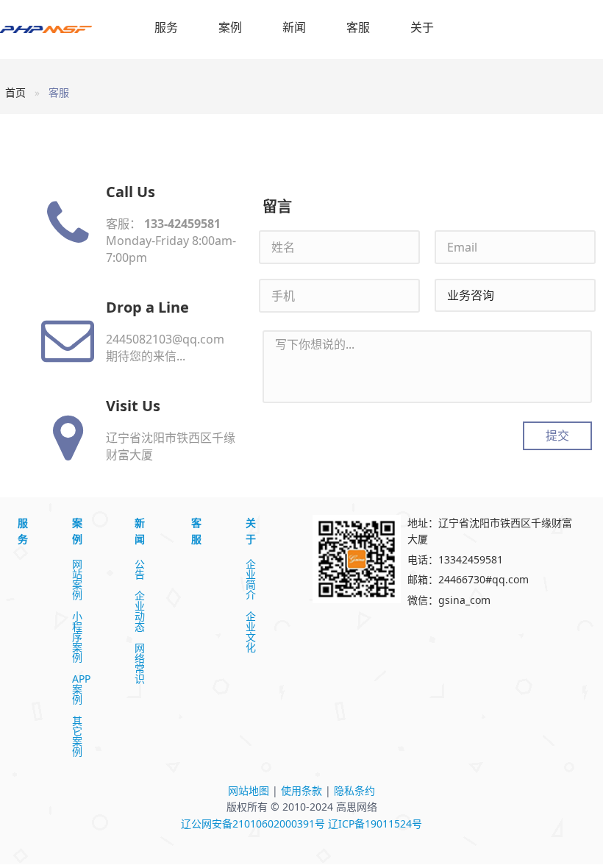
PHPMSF (60, 29)
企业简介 (251, 579)
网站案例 (77, 579)
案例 (230, 27)
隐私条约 (354, 790)
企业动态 (140, 611)
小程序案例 (77, 637)
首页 (15, 92)
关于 (422, 27)
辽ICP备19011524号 (375, 823)
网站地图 (248, 790)
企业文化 (251, 631)
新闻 (294, 27)
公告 (140, 569)
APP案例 (81, 689)
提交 (557, 435)
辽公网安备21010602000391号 (253, 823)
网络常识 (140, 663)
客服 (358, 27)
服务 (166, 27)
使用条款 (301, 790)
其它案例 (77, 736)
